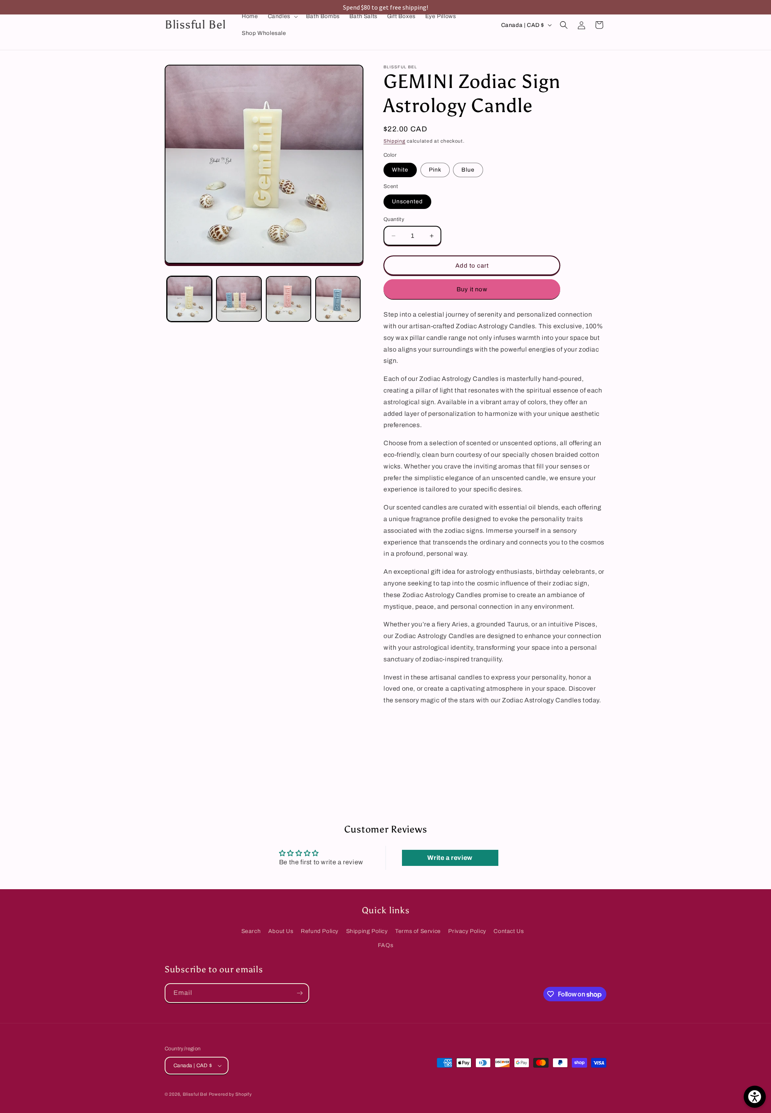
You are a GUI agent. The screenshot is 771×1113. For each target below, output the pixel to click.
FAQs (385, 945)
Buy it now (472, 289)
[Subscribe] (299, 993)
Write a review (449, 857)
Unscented (407, 201)
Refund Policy (320, 931)
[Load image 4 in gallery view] (338, 298)
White (400, 170)
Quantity (393, 219)
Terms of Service (418, 931)
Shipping (394, 141)
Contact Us (509, 931)
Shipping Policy (367, 931)
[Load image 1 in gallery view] (189, 298)
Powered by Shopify (230, 1094)
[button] (282, 16)
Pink (435, 170)
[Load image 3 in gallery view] (288, 298)
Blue (468, 170)
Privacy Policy (467, 931)
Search (251, 931)
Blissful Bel (195, 1094)
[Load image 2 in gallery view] (238, 298)
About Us (281, 931)
